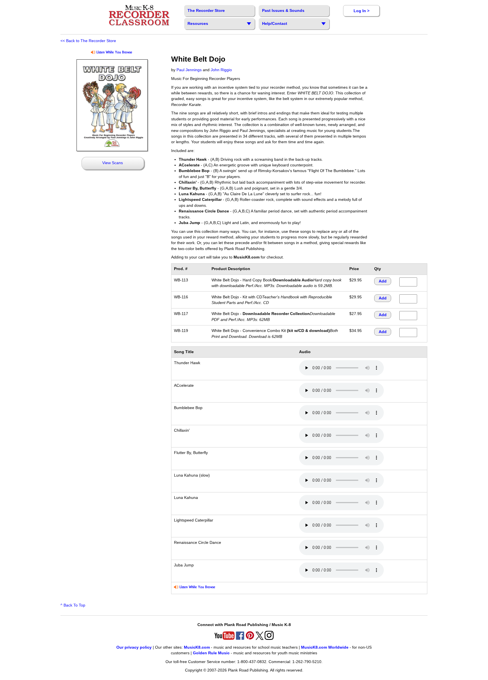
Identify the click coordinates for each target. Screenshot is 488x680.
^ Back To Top (72, 605)
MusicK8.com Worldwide (324, 647)
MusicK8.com (197, 647)
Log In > (361, 11)
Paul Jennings (189, 70)
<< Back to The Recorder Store (88, 41)
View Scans (112, 163)
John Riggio (221, 70)
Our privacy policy (134, 647)
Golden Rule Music (211, 653)
